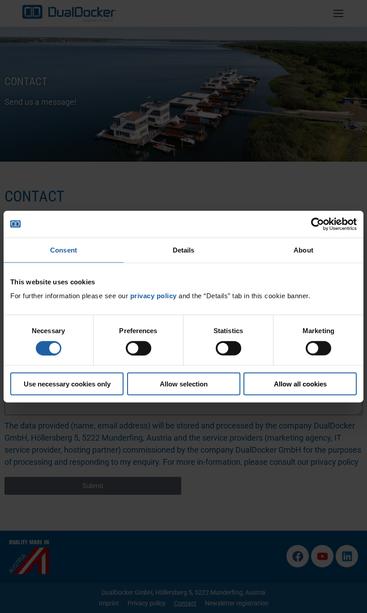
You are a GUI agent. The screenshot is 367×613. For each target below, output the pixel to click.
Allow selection (184, 384)
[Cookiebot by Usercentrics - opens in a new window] (317, 224)
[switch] (138, 348)
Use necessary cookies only (67, 384)
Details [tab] (184, 249)
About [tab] (303, 249)
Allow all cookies (300, 384)
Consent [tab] (63, 249)
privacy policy (153, 296)
